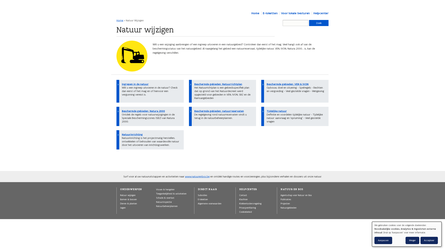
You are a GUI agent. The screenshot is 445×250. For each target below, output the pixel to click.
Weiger (412, 240)
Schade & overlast (165, 197)
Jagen (123, 207)
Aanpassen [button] (383, 240)
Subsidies (202, 195)
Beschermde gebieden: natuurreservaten (219, 111)
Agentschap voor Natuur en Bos (296, 195)
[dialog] (407, 234)
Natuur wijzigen (128, 195)
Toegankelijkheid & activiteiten (171, 193)
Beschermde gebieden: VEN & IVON (288, 84)
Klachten (243, 199)
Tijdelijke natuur (277, 111)
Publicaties (286, 199)
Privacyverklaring (247, 207)
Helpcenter (321, 13)
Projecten (285, 203)
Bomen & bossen (128, 199)
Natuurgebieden (289, 207)
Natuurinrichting (132, 134)
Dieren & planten (128, 203)
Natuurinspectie (164, 202)
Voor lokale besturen (295, 13)
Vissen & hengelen (165, 189)
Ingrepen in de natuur (135, 84)
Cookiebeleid (245, 211)
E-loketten (270, 13)
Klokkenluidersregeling (250, 203)
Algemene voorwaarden (209, 203)
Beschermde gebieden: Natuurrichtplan (218, 84)
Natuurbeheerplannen (167, 206)
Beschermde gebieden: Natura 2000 (143, 111)
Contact (243, 195)
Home (255, 13)
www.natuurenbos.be (197, 176)
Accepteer (429, 240)
